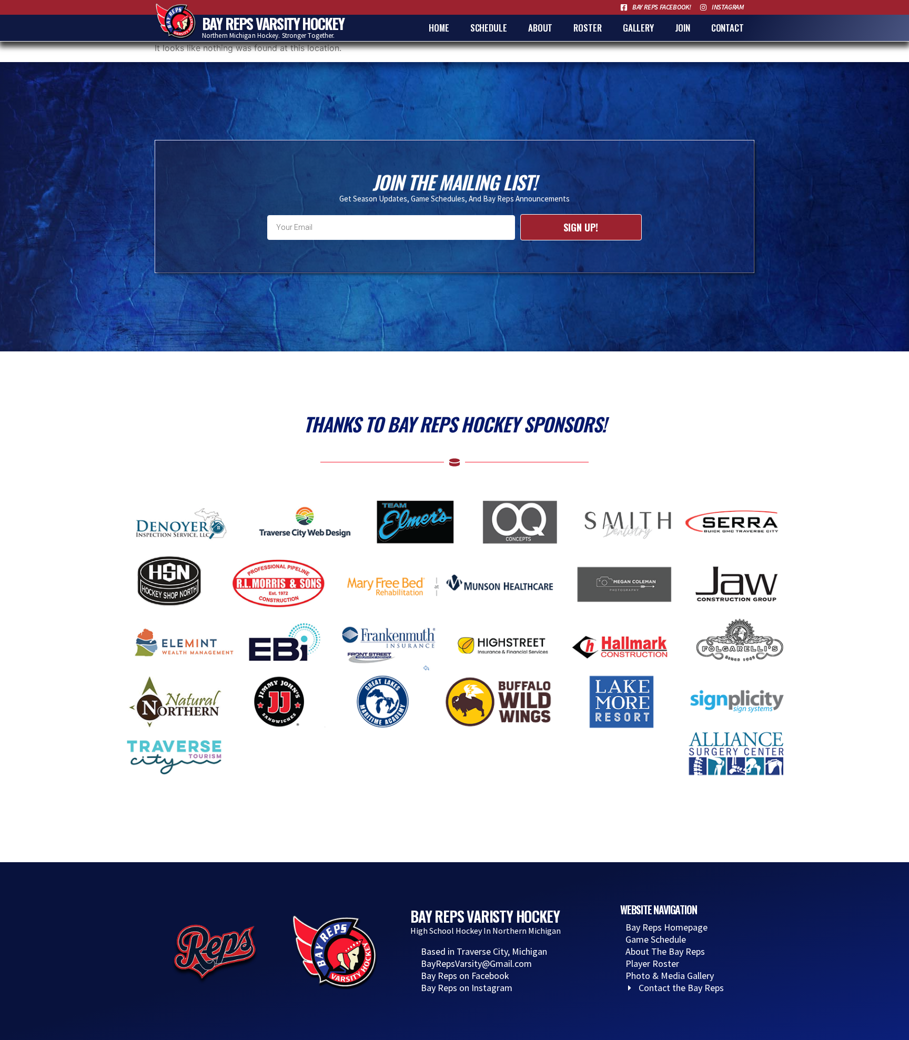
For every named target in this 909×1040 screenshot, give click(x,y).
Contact (727, 27)
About (540, 27)
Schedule (488, 27)
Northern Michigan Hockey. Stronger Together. (268, 35)
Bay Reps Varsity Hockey (273, 23)
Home (439, 27)
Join (682, 27)
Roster (587, 27)
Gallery (638, 27)
